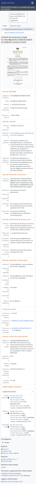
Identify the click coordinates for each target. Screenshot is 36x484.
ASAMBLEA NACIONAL (17, 126)
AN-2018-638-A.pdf (16, 398)
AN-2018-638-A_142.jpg (17, 427)
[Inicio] (9, 3)
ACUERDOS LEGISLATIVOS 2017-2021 (12, 475)
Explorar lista (7, 451)
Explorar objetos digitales (11, 453)
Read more (23, 155)
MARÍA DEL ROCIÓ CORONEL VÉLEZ (23, 321)
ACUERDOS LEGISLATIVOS (16, 33)
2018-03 (14, 313)
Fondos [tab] (4, 26)
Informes (6, 449)
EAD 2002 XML (7, 461)
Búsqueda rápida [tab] (15, 26)
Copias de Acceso (9, 391)
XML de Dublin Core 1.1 (10, 459)
